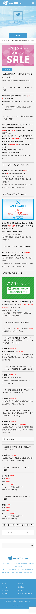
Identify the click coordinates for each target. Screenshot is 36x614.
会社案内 (5, 590)
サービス (5, 587)
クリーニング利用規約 (25, 594)
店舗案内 (21, 587)
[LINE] (18, 524)
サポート (21, 590)
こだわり (21, 584)
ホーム (4, 584)
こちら (18, 310)
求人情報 (5, 594)
